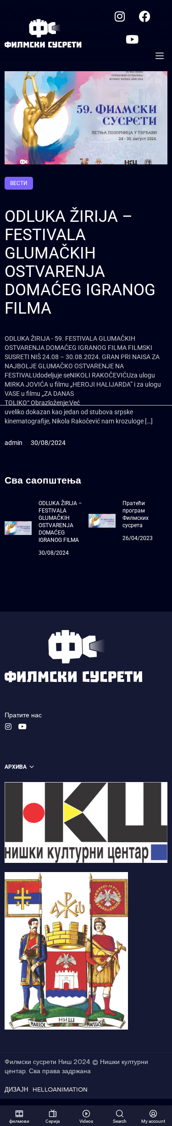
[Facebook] (144, 16)
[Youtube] (132, 39)
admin (13, 442)
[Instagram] (119, 16)
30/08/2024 (48, 442)
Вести (19, 183)
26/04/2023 (137, 538)
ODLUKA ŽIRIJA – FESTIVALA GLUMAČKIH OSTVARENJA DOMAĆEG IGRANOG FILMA (80, 262)
